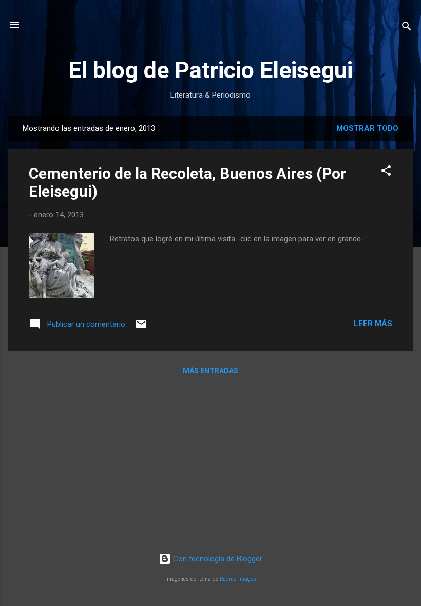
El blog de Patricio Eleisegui (210, 70)
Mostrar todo (367, 128)
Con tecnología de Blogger (216, 558)
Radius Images (238, 579)
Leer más (373, 323)
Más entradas (210, 371)
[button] (386, 172)
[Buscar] (406, 28)
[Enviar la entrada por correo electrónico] (141, 327)
